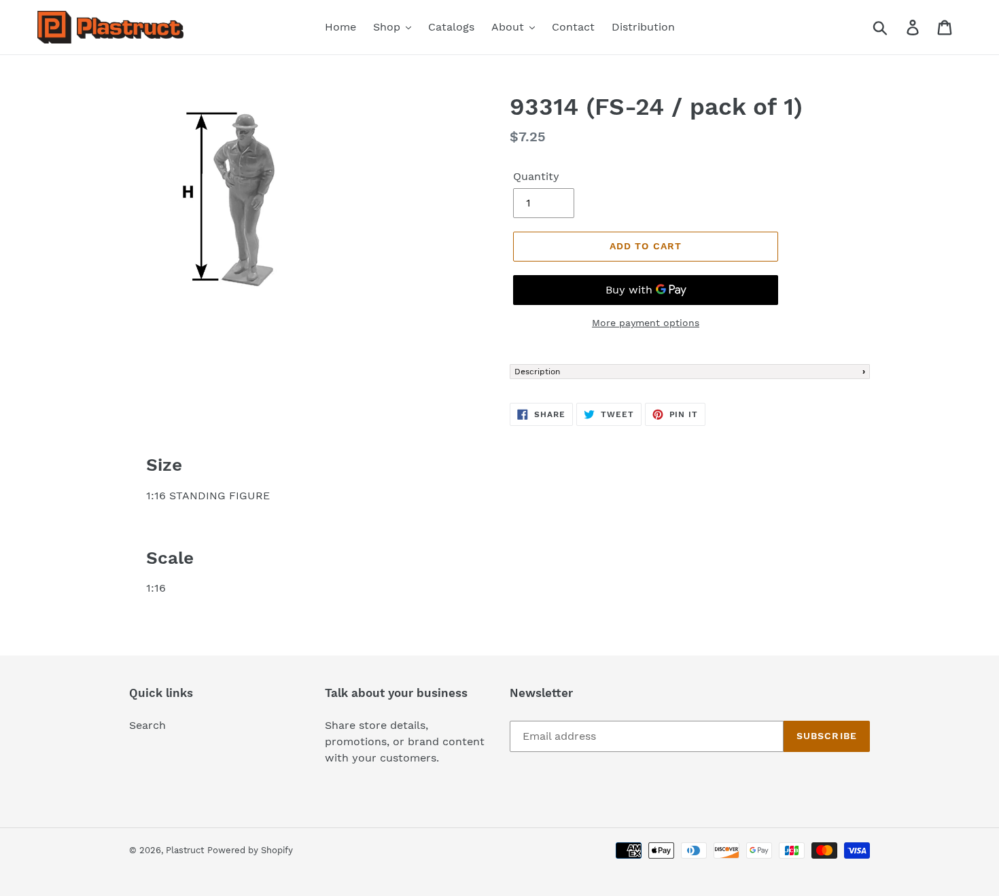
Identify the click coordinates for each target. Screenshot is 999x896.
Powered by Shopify (250, 850)
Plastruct (185, 850)
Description (537, 371)
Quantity (536, 176)
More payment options (645, 322)
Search (147, 725)
